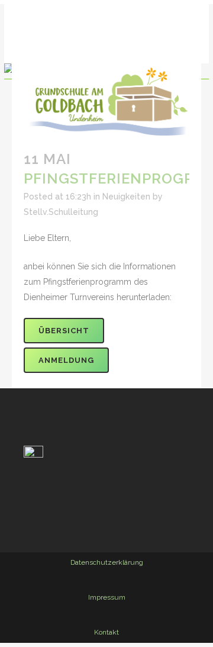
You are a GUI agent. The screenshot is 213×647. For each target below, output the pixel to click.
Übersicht (63, 330)
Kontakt (106, 632)
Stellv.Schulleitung (61, 212)
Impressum (106, 597)
